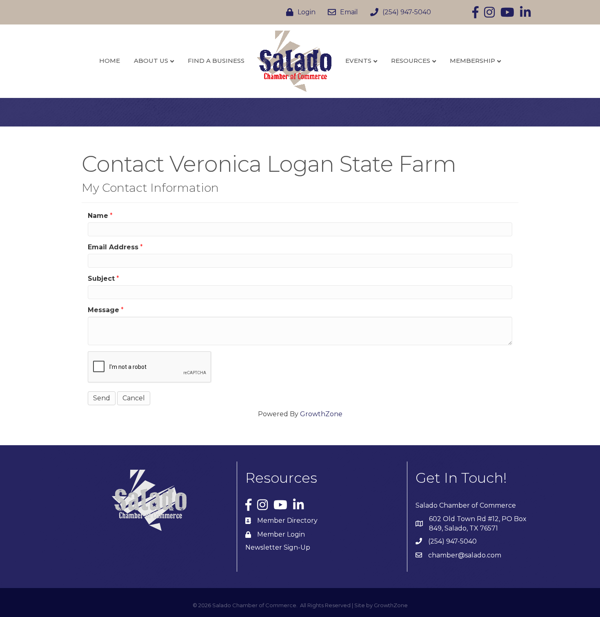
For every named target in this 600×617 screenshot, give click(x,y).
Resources (410, 60)
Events (358, 60)
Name (98, 216)
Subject (101, 278)
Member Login (281, 534)
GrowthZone (321, 414)
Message (103, 310)
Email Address (113, 247)
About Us (151, 60)
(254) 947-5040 (452, 541)
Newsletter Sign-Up (277, 547)
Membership (472, 60)
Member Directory (287, 520)
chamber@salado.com (464, 555)
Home (109, 60)
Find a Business (216, 60)
